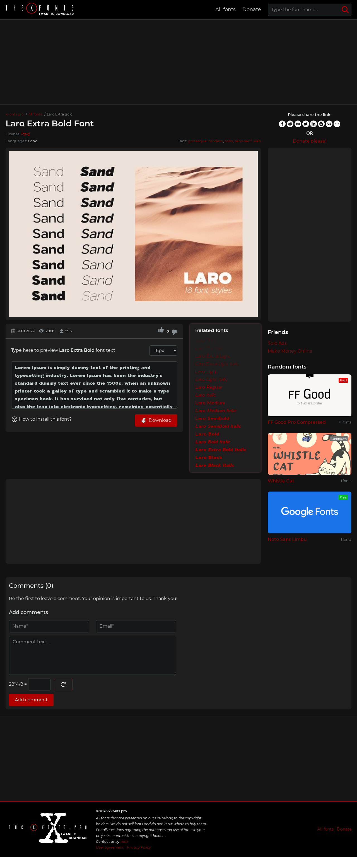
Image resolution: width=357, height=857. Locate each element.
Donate (251, 9)
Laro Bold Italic (212, 442)
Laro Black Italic (214, 465)
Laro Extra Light (212, 356)
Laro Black (208, 457)
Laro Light (206, 371)
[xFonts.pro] (40, 9)
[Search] (345, 10)
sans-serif (243, 141)
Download (160, 420)
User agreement (110, 847)
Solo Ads (277, 343)
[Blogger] (321, 124)
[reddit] (290, 124)
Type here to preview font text (63, 350)
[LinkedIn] (313, 124)
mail (124, 841)
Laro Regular (209, 387)
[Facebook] (282, 124)
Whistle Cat (281, 480)
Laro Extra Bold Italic (220, 449)
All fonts (225, 9)
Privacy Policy (139, 847)
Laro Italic (205, 395)
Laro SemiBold (212, 418)
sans (229, 141)
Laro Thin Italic (209, 348)
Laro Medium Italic (216, 410)
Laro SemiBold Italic (218, 426)
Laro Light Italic (211, 379)
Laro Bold (207, 434)
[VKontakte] (329, 124)
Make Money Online (290, 351)
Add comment (31, 699)
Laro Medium (210, 402)
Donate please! (309, 141)
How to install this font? (45, 419)
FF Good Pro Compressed (297, 422)
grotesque (197, 141)
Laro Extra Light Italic (216, 363)
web (257, 141)
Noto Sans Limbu (287, 539)
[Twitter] (305, 124)
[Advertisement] (178, 62)
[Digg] (298, 124)
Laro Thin (205, 340)
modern (215, 141)
